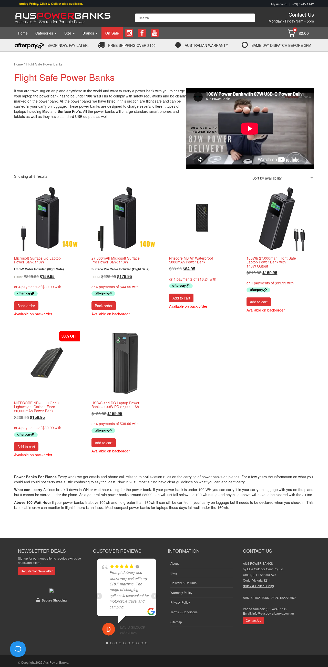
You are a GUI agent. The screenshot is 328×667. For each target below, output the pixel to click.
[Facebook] (142, 33)
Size (68, 33)
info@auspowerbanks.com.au (273, 613)
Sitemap (176, 622)
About (174, 563)
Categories (44, 33)
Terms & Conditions (184, 612)
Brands (89, 33)
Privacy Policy (180, 602)
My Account (279, 4)
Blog (173, 573)
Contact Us (301, 14)
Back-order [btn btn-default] (26, 305)
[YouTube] (154, 33)
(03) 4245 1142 (303, 4)
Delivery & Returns (183, 583)
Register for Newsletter (37, 571)
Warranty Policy (181, 592)
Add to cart (181, 298)
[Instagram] (129, 33)
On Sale (112, 33)
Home (23, 33)
